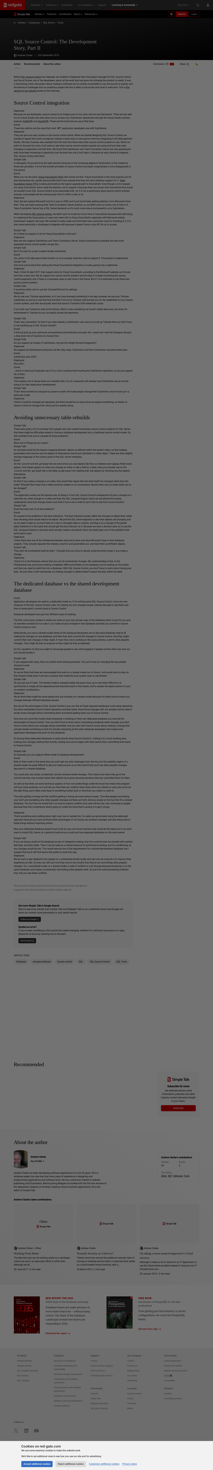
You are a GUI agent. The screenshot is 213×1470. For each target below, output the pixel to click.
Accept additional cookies (37, 1464)
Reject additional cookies (71, 1464)
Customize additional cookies (104, 1464)
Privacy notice (129, 1464)
